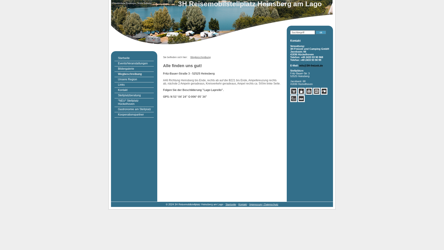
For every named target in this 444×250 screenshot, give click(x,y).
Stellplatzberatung (129, 95)
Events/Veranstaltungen (133, 63)
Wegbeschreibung (130, 74)
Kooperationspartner (131, 114)
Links (121, 84)
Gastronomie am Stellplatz (134, 109)
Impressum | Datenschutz (263, 204)
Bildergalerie (126, 68)
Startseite (124, 58)
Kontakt (122, 90)
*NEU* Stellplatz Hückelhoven (128, 102)
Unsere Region (127, 79)
